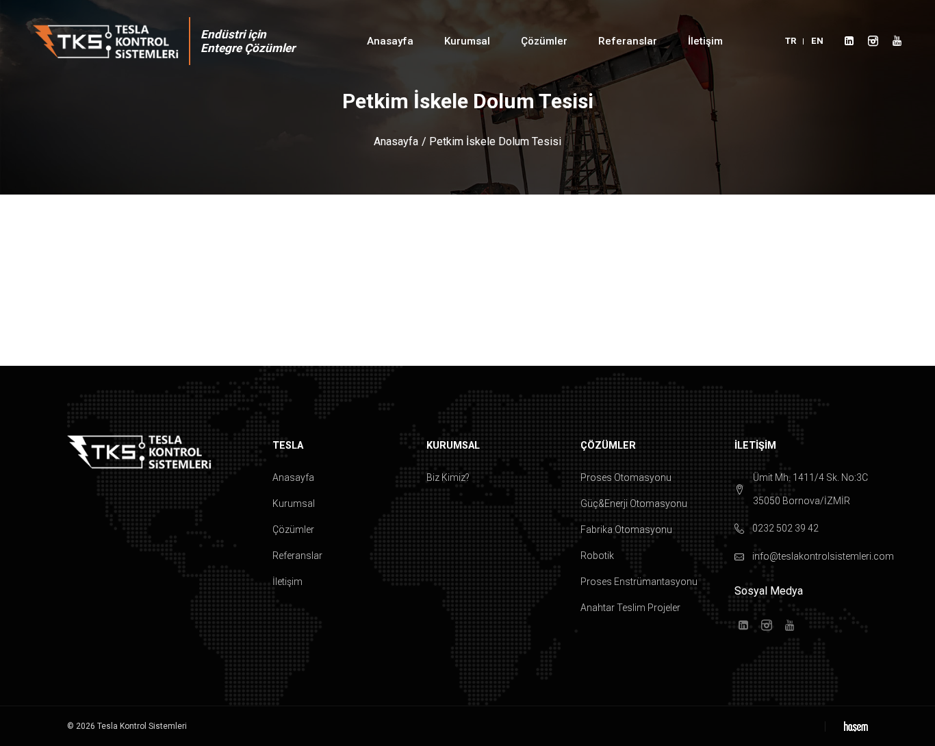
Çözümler (293, 529)
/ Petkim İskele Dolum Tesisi (491, 141)
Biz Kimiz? (448, 477)
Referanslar (297, 555)
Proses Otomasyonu (625, 477)
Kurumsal (293, 503)
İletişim (705, 41)
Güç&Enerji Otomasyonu (633, 503)
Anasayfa (390, 41)
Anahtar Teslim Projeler (630, 607)
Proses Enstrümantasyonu (638, 581)
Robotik (597, 555)
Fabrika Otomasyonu (626, 529)
